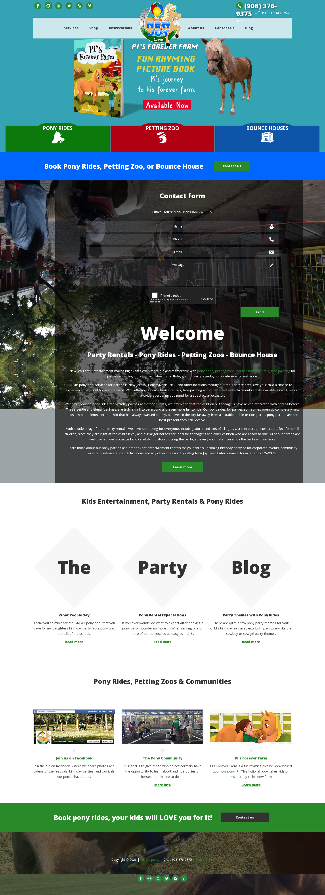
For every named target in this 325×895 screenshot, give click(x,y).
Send (259, 312)
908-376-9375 (182, 859)
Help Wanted (204, 859)
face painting (280, 371)
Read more (74, 642)
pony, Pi (233, 771)
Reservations (120, 28)
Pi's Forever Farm (251, 758)
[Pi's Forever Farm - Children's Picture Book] (251, 712)
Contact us (245, 817)
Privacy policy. (150, 859)
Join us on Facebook (74, 758)
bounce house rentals (252, 371)
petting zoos (225, 371)
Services (71, 28)
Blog (249, 28)
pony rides (205, 371)
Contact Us (224, 28)
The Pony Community (162, 758)
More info (162, 785)
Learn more (182, 467)
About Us (196, 28)
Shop (93, 28)
